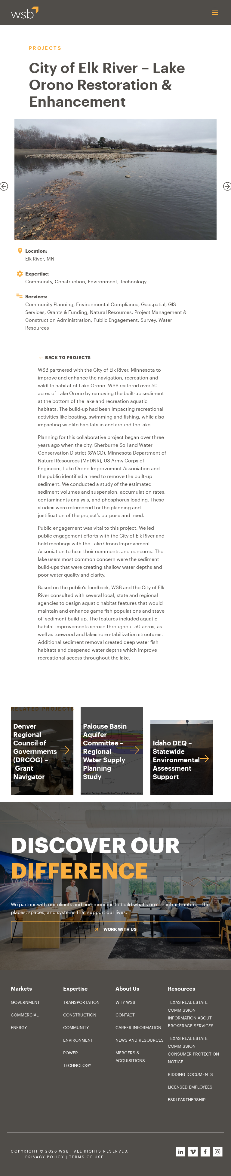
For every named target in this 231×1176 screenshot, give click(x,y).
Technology (77, 1065)
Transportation (81, 1002)
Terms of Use (86, 1157)
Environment (78, 1040)
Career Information (138, 1027)
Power (70, 1052)
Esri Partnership (186, 1099)
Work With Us (120, 929)
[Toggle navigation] (215, 12)
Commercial (24, 1014)
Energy (19, 1027)
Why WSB (125, 1002)
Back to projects (68, 357)
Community (76, 1027)
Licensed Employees (190, 1086)
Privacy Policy (44, 1157)
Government (25, 1002)
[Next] (224, 183)
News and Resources (140, 1040)
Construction (79, 1014)
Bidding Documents (190, 1074)
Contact (125, 1014)
